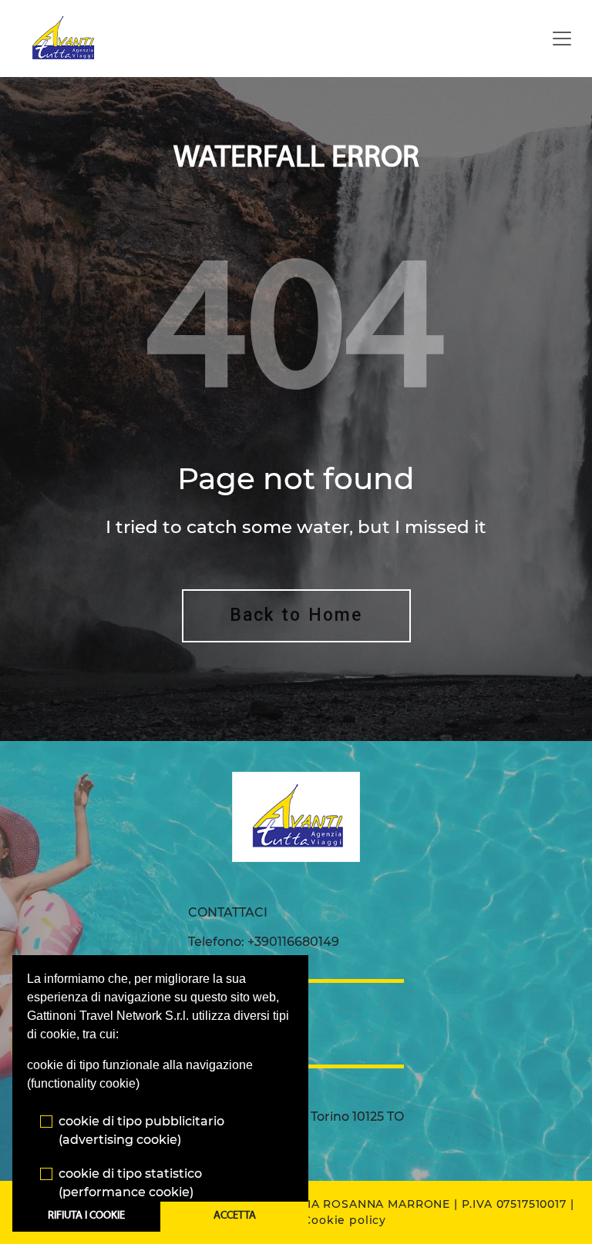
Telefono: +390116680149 (263, 941)
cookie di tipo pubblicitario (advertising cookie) (141, 1130)
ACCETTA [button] (235, 1216)
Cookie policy (344, 1220)
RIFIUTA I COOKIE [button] (86, 1216)
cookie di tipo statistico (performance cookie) (130, 1182)
